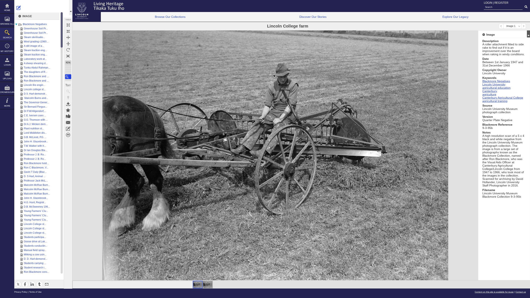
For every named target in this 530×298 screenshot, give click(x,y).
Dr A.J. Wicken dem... (35, 124)
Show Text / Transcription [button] (68, 85)
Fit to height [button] (68, 44)
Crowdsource (7, 92)
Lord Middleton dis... (35, 132)
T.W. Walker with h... (35, 145)
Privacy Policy (20, 292)
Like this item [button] (68, 116)
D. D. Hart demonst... (35, 258)
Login (7, 65)
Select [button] (519, 26)
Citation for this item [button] (68, 135)
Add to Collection (68, 110)
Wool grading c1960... (36, 41)
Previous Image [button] (501, 26)
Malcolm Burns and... (36, 98)
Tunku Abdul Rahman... (37, 67)
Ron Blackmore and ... (36, 76)
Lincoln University (493, 84)
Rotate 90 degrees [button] (68, 50)
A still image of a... (34, 45)
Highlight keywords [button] (68, 98)
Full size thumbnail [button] (68, 25)
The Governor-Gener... (36, 102)
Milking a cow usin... (35, 254)
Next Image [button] (524, 26)
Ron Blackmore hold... (36, 163)
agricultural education (496, 87)
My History (7, 51)
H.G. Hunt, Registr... (35, 202)
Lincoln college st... (34, 89)
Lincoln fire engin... (34, 85)
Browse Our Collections (170, 16)
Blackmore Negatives (35, 24)
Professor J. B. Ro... (35, 154)
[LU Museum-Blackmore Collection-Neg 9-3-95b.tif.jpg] (198, 284)
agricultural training (494, 101)
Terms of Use (35, 292)
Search (7, 37)
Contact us (521, 292)
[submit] (526, 7)
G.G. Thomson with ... (36, 119)
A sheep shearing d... (35, 63)
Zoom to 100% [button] (68, 56)
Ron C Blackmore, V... (36, 167)
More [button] (7, 106)
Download (68, 104)
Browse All (7, 24)
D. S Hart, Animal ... (34, 176)
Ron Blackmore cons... (36, 271)
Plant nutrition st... (34, 128)
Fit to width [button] (68, 37)
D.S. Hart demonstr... (35, 93)
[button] (68, 76)
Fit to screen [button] (68, 31)
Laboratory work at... (35, 59)
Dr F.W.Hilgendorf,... (35, 111)
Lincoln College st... (35, 224)
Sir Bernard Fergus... (35, 106)
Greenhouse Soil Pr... (36, 28)
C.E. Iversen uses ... (35, 115)
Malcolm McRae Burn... (37, 185)
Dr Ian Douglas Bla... (35, 150)
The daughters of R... (35, 72)
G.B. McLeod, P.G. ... (35, 137)
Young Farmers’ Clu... (36, 211)
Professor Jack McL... (36, 180)
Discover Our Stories (312, 16)
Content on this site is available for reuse (494, 292)
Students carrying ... (35, 263)
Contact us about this (68, 122)
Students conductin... (35, 245)
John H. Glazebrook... (36, 141)
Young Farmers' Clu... (36, 219)
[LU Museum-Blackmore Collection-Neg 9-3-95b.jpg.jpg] (207, 284)
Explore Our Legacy (455, 16)
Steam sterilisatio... (34, 37)
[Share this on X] (18, 282)
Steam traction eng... (35, 50)
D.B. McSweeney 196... (37, 206)
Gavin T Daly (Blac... (35, 172)
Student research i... (35, 267)
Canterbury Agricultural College (502, 97)
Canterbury (489, 91)
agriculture (489, 94)
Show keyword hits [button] (68, 91)
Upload (7, 78)
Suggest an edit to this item (18, 8)
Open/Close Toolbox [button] (70, 7)
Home (7, 10)
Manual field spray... (35, 250)
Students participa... (35, 237)
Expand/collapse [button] (528, 33)
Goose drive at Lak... (35, 241)
